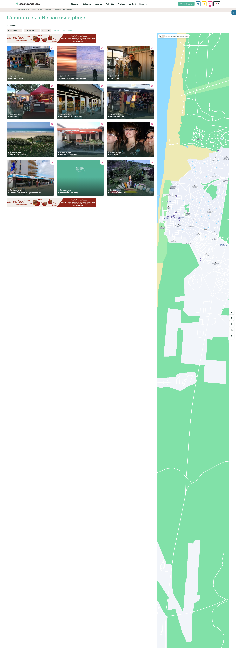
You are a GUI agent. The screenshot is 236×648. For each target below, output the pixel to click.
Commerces (48, 9)
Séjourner (87, 4)
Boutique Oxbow (15, 78)
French (216, 3)
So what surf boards (117, 192)
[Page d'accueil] (28, 3)
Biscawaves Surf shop (68, 192)
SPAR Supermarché (17, 154)
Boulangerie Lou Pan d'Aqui (70, 116)
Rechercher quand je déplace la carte (176, 36)
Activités (110, 4)
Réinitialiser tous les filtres (63, 30)
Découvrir (75, 4)
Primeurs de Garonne (68, 154)
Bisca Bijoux (113, 154)
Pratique (121, 4)
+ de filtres (46, 30)
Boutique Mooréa (116, 116)
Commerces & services (36, 9)
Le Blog (132, 4)
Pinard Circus (114, 78)
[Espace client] (198, 3)
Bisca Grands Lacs (22, 9)
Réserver (143, 4)
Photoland (13, 116)
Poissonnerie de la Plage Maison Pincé (26, 192)
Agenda (98, 4)
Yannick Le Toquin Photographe (72, 78)
